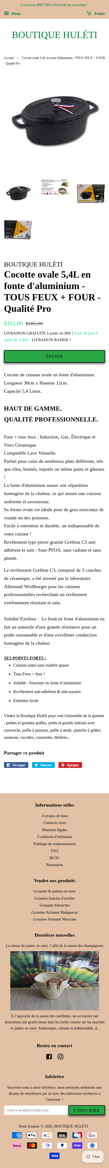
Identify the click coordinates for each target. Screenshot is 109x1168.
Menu (15, 14)
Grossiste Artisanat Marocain (54, 919)
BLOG (54, 858)
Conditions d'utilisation (54, 837)
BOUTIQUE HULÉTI (54, 35)
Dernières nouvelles (55, 935)
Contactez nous (54, 823)
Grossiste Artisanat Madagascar (54, 912)
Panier (99, 14)
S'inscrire (86, 1110)
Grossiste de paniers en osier (54, 891)
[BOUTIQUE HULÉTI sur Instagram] (60, 1058)
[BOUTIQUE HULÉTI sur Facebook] (49, 1058)
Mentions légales (54, 830)
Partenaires (54, 865)
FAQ (54, 851)
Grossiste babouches (55, 905)
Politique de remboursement (55, 844)
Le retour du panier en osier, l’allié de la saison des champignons (54, 946)
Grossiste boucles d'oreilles (54, 898)
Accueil (8, 58)
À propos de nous (55, 816)
